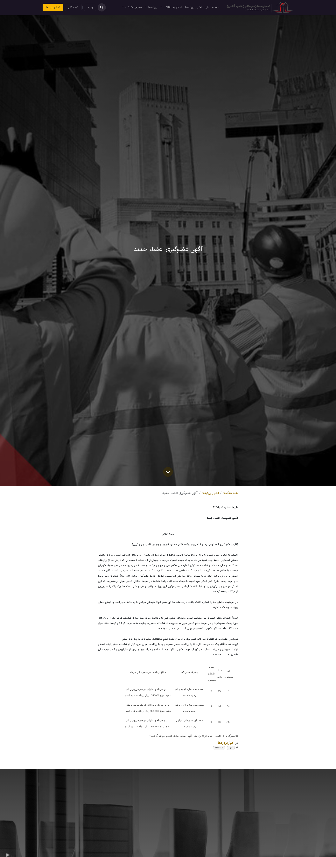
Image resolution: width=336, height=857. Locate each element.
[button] (102, 7)
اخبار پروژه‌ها (210, 493)
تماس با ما (53, 7)
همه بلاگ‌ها (230, 493)
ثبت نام (73, 7)
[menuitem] (212, 7)
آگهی (230, 748)
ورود (90, 7)
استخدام (219, 748)
